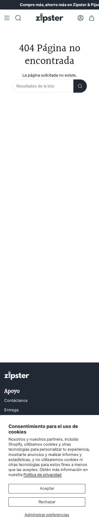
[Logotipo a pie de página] (16, 375)
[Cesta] (91, 18)
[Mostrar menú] (7, 18)
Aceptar (47, 488)
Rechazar (47, 501)
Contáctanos (16, 400)
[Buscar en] (80, 86)
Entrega (11, 410)
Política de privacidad (42, 474)
